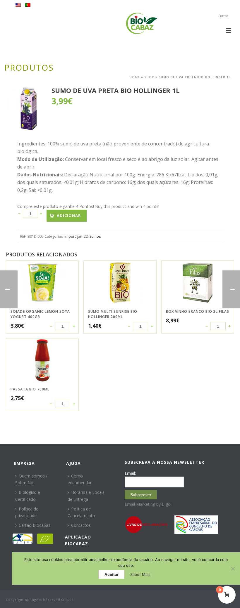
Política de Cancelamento (81, 512)
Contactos (81, 525)
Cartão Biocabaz (34, 525)
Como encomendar (80, 479)
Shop (149, 77)
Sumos (95, 236)
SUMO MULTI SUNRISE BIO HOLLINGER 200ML (112, 314)
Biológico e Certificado (27, 495)
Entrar (223, 15)
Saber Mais (140, 574)
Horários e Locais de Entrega (86, 495)
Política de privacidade (26, 512)
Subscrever (140, 494)
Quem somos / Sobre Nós (31, 479)
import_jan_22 (76, 236)
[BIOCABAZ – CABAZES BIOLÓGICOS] (141, 23)
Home (134, 77)
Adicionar (69, 215)
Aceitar (111, 574)
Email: (130, 473)
